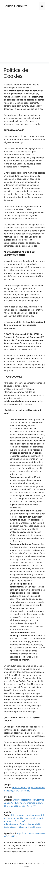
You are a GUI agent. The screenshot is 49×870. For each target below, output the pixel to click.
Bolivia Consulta (15, 6)
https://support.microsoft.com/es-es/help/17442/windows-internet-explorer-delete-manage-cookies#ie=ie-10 (24, 803)
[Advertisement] (24, 37)
